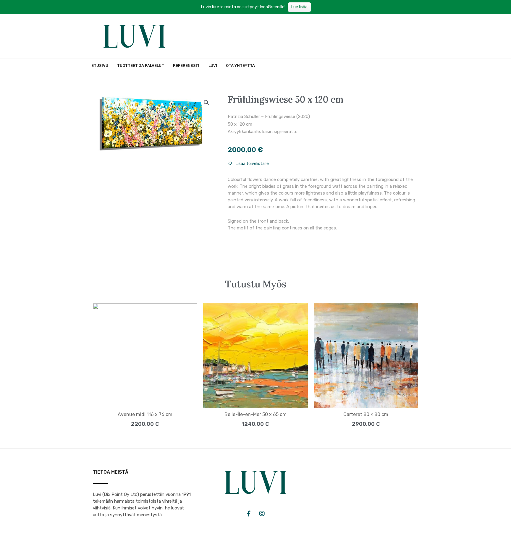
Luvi (212, 65)
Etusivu (99, 65)
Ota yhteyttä (240, 65)
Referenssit (186, 65)
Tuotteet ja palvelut (140, 65)
